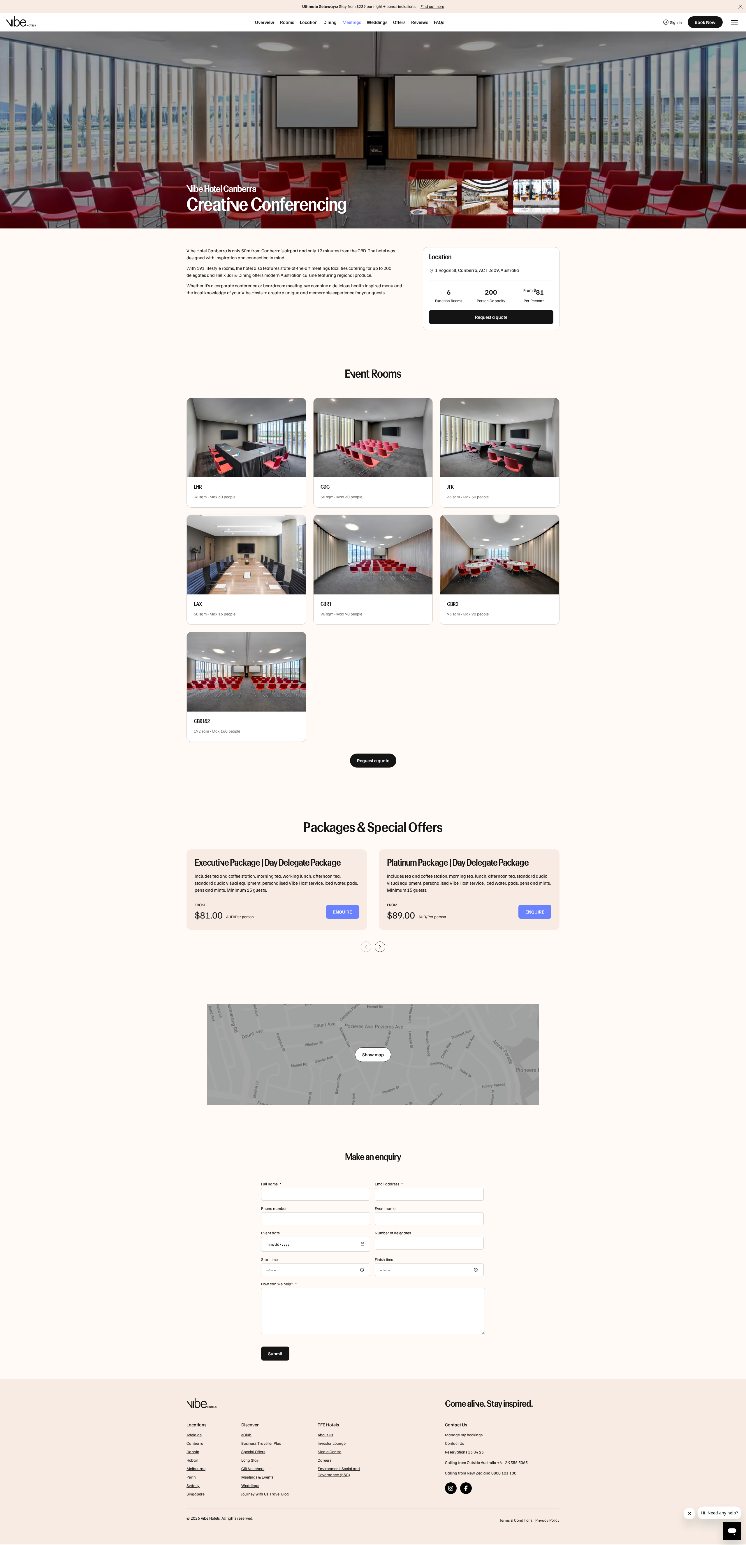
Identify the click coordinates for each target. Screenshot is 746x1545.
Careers (324, 1460)
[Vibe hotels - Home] (301, 1403)
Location (309, 22)
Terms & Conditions (515, 1520)
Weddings (377, 22)
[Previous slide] (366, 947)
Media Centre (329, 1451)
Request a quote (491, 317)
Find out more (432, 6)
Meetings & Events (257, 1476)
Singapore (195, 1493)
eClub (246, 1434)
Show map (373, 1054)
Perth (191, 1476)
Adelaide (194, 1434)
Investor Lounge (332, 1443)
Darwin (192, 1451)
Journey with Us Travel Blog (265, 1493)
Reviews (419, 22)
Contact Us (454, 1443)
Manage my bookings (464, 1434)
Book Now (705, 22)
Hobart (192, 1460)
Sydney (193, 1485)
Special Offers (253, 1451)
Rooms (287, 22)
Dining (330, 22)
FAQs (439, 22)
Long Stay (250, 1460)
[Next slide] (463, 947)
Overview (264, 22)
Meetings (351, 22)
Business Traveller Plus (261, 1443)
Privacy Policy (547, 1520)
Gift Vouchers (252, 1468)
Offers (399, 22)
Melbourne (195, 1468)
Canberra (194, 1443)
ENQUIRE (342, 912)
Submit (275, 1353)
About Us (325, 1434)
